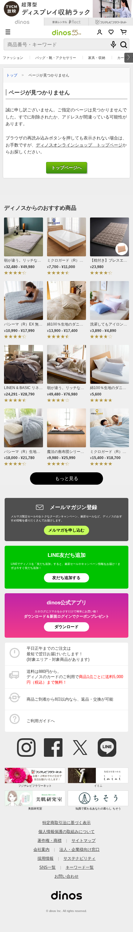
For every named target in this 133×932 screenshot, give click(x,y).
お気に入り (111, 32)
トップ (11, 75)
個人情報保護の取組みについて (66, 831)
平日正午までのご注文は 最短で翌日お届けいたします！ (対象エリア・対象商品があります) (58, 654)
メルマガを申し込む (66, 530)
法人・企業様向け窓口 (79, 849)
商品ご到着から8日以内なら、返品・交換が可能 (70, 699)
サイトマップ (83, 840)
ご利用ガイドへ (41, 721)
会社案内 (41, 849)
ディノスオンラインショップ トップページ (79, 145)
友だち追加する (66, 577)
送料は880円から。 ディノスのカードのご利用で (75, 677)
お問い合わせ (66, 876)
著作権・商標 (49, 840)
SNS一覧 (47, 867)
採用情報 (45, 858)
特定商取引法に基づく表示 (66, 822)
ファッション (13, 58)
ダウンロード (66, 626)
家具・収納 (96, 58)
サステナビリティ (79, 858)
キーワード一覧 (80, 867)
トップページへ (66, 167)
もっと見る (66, 478)
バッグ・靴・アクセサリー (55, 58)
